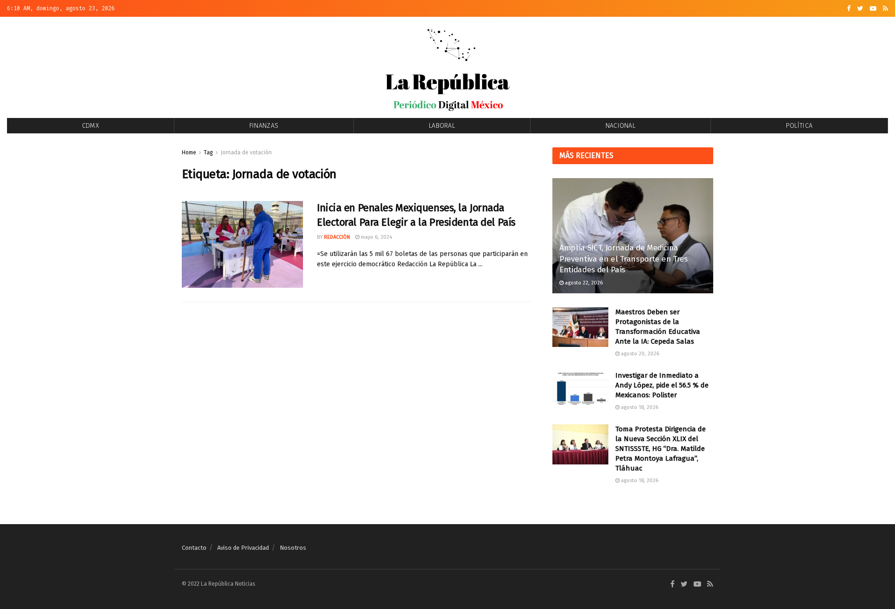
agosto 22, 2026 (583, 283)
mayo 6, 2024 (375, 237)
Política (799, 126)
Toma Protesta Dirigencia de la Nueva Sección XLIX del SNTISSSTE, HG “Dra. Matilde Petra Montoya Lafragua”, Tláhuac (660, 448)
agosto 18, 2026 (639, 407)
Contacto (194, 547)
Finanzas (263, 126)
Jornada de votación (246, 152)
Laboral (442, 126)
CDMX (90, 126)
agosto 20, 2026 (639, 354)
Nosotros (293, 547)
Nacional (620, 126)
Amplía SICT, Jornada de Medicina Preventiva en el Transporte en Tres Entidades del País (623, 259)
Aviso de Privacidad (243, 547)
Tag (208, 152)
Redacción (337, 237)
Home (189, 152)
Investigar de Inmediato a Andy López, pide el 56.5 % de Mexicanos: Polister (662, 385)
